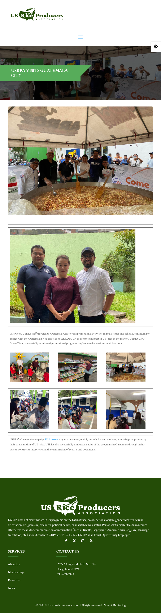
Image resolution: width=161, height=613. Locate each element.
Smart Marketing (115, 605)
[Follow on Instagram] (84, 540)
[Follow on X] (76, 540)
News (11, 588)
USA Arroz (51, 439)
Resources (14, 580)
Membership (15, 572)
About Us (14, 564)
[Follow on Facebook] (68, 540)
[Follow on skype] (93, 540)
